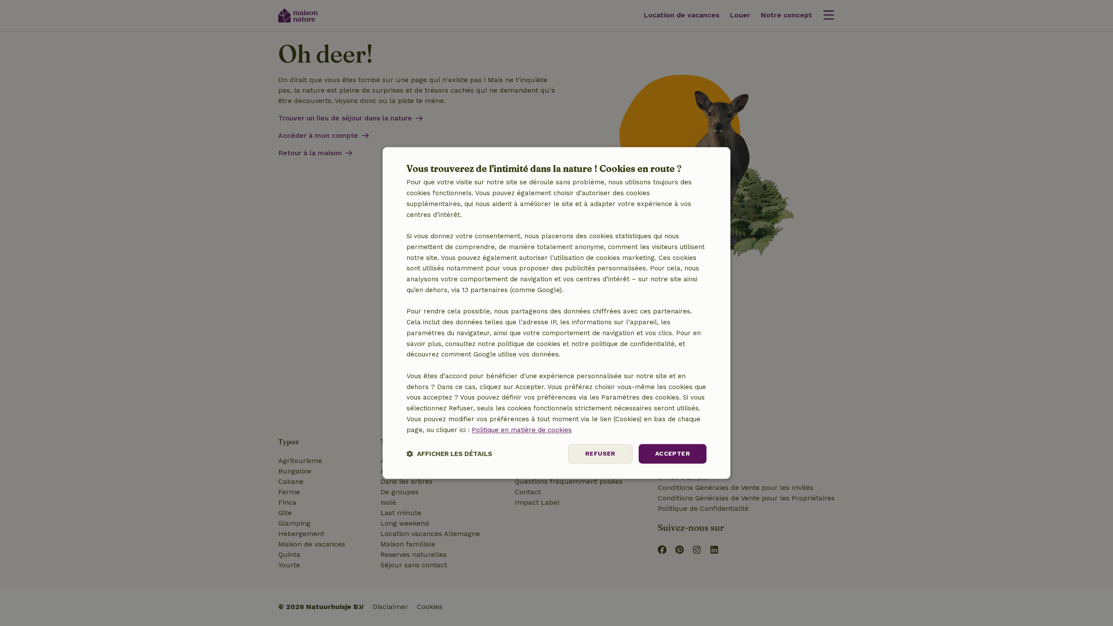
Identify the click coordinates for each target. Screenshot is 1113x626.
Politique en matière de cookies (522, 430)
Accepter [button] (672, 453)
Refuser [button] (600, 453)
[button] (449, 454)
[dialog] (556, 313)
